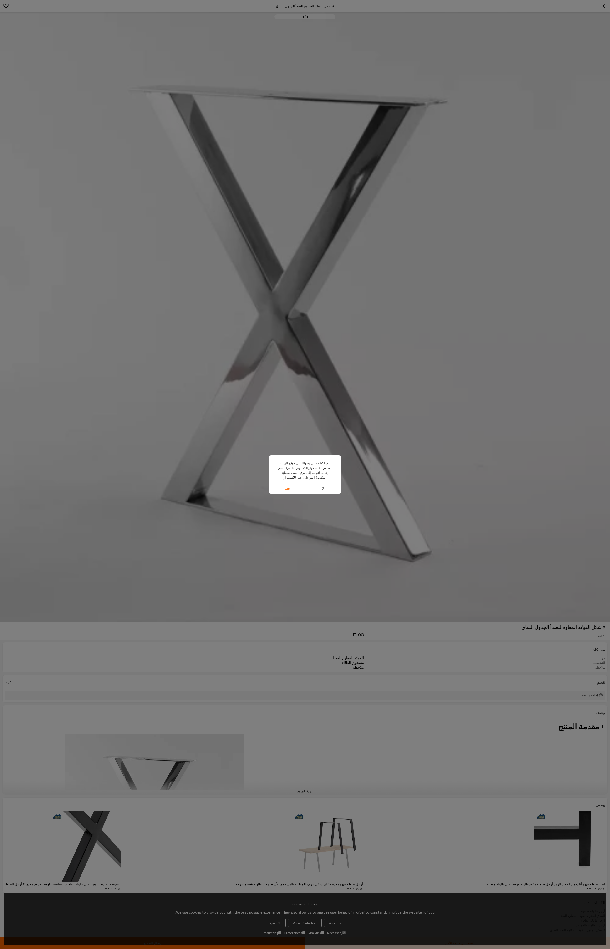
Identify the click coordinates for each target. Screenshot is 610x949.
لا (323, 488)
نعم (287, 488)
